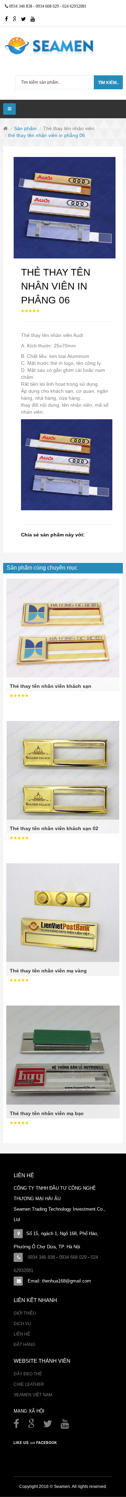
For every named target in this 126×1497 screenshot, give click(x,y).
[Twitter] (25, 19)
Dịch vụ (22, 1323)
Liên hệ (22, 1334)
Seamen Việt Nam (33, 1394)
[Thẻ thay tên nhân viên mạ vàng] (62, 919)
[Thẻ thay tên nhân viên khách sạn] (62, 634)
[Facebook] (17, 1425)
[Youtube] (34, 19)
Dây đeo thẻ (28, 1373)
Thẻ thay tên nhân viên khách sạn (50, 686)
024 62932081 (74, 6)
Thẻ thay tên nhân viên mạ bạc (47, 1113)
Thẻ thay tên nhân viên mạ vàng (48, 970)
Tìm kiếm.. (108, 83)
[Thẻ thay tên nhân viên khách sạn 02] (62, 777)
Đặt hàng (24, 1344)
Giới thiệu (25, 1313)
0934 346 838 (21, 6)
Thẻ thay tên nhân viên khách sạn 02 (54, 828)
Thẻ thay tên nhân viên (68, 128)
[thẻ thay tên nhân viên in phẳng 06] (64, 207)
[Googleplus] (17, 19)
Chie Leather (29, 1384)
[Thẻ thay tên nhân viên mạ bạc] (63, 1062)
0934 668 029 (48, 6)
